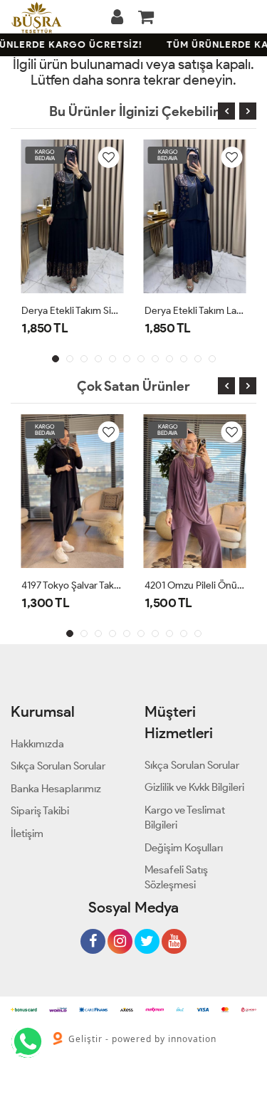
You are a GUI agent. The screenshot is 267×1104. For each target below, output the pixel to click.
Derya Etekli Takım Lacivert (195, 311)
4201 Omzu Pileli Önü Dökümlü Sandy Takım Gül (195, 585)
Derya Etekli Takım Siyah (72, 311)
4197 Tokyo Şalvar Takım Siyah (72, 585)
